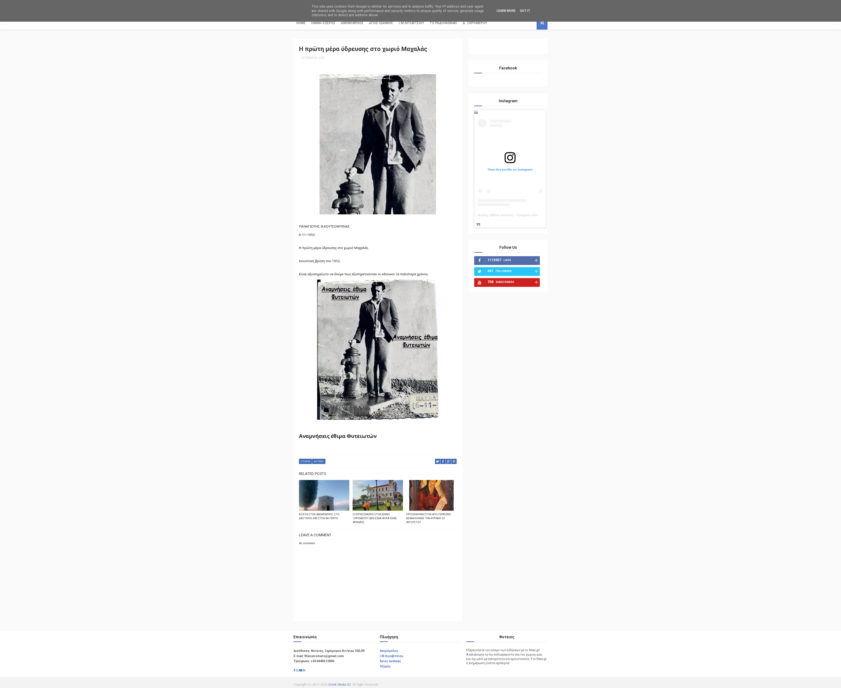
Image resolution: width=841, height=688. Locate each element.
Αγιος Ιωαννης (381, 23)
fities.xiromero (503, 215)
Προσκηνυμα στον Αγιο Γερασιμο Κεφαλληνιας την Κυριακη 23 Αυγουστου (428, 518)
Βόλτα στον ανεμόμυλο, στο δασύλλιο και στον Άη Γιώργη (319, 516)
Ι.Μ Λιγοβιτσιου (411, 23)
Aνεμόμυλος (389, 651)
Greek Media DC (340, 684)
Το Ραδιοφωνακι (443, 23)
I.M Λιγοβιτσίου (391, 656)
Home (300, 23)
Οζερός (385, 666)
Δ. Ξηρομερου (475, 23)
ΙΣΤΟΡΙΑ (305, 461)
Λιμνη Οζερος (323, 23)
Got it (525, 10)
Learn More (506, 10)
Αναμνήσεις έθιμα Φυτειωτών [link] (337, 435)
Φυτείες (483, 215)
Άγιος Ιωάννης (390, 661)
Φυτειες (319, 461)
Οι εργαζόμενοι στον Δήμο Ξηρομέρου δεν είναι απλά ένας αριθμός (375, 518)
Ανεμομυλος (352, 23)
